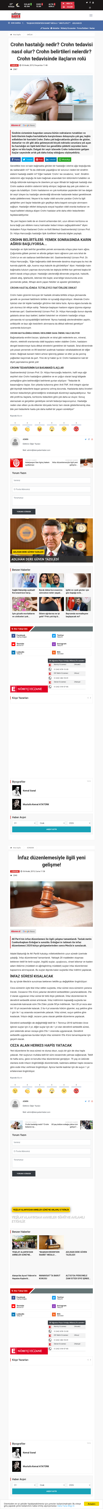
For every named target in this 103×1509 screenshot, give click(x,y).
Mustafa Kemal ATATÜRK (36, 804)
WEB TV (69, 3)
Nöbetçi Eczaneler (68, 28)
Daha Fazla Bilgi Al (65, 1505)
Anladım (91, 1503)
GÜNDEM (30, 848)
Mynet (19, 415)
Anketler (56, 28)
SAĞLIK (30, 35)
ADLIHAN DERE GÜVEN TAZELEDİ (62, 23)
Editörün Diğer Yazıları (31, 443)
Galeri (70, 7)
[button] (88, 697)
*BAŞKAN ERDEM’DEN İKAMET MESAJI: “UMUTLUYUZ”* (25, 23)
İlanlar (92, 28)
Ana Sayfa (17, 35)
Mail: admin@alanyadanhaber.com (36, 450)
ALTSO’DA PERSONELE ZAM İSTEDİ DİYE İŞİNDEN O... (78, 1278)
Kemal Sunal (29, 790)
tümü (89, 781)
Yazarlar (45, 28)
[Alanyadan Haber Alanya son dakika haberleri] (15, 15)
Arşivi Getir (51, 829)
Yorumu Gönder (24, 512)
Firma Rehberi (83, 28)
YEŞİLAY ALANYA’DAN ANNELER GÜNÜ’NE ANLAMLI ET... (22, 1255)
